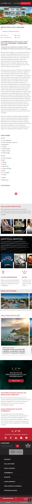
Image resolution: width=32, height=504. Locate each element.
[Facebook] (11, 438)
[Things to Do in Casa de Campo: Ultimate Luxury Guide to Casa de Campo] (15, 332)
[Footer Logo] (16, 432)
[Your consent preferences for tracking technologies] (29, 500)
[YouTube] (26, 438)
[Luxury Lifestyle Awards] (16, 452)
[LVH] (16, 3)
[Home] (6, 438)
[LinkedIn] (16, 438)
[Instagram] (21, 438)
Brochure (25, 502)
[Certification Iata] (28, 447)
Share (8, 502)
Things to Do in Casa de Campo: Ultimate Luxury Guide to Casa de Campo (14, 351)
